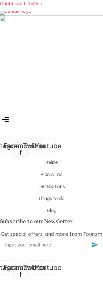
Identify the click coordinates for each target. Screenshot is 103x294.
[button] (5, 120)
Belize (51, 162)
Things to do (51, 198)
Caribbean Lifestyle (21, 3)
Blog (52, 210)
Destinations (51, 186)
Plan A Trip (51, 174)
